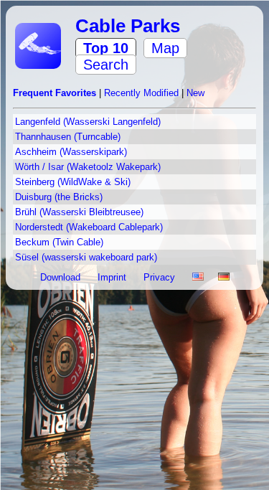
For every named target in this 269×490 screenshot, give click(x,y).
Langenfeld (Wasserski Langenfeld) (88, 121)
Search (105, 64)
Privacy (160, 277)
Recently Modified (142, 93)
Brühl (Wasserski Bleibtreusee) (79, 212)
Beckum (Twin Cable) (59, 242)
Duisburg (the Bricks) (59, 197)
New (195, 93)
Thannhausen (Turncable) (68, 136)
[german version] (224, 277)
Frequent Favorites (56, 93)
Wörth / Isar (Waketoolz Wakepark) (88, 166)
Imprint (113, 277)
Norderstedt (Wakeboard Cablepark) (89, 227)
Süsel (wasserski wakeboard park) (86, 257)
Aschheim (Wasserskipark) (71, 151)
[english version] (198, 277)
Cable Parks (127, 26)
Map (165, 48)
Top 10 (105, 48)
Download (61, 277)
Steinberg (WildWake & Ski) (73, 181)
